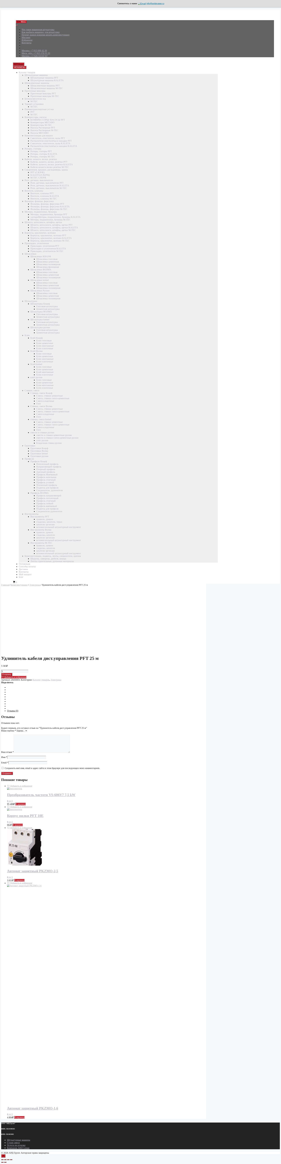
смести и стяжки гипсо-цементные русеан (57, 438)
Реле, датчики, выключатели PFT (47, 183)
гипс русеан (42, 440)
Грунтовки (30, 445)
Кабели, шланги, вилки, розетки (41, 159)
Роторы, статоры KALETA (43, 154)
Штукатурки (31, 301)
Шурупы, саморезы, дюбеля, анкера (48, 558)
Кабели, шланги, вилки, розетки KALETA (51, 164)
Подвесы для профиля (47, 487)
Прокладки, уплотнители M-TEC (47, 251)
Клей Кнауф (36, 338)
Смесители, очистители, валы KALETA (50, 143)
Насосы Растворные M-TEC (44, 130)
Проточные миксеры (35, 91)
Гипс (38, 403)
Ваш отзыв (7, 752)
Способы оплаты (27, 566)
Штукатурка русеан (40, 327)
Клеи (27, 335)
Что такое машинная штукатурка (38, 29)
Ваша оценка (8, 730)
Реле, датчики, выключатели (39, 180)
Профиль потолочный (47, 498)
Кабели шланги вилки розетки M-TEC (49, 167)
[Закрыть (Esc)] (11, 1159)
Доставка (23, 569)
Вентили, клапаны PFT (42, 193)
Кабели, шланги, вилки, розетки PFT (48, 162)
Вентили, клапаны (34, 190)
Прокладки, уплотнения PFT (44, 246)
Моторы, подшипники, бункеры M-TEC (50, 219)
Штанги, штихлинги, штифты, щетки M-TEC (53, 230)
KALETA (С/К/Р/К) (40, 175)
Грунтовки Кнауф (39, 448)
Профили (29, 459)
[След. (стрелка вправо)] (5, 1162)
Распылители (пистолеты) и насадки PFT (51, 141)
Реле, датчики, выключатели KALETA (49, 185)
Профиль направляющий (48, 495)
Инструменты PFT (39, 516)
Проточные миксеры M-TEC (44, 96)
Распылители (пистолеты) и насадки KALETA (53, 146)
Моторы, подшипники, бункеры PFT (48, 214)
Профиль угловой (45, 482)
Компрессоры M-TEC (41, 125)
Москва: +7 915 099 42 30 (34, 50)
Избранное (27, 40)
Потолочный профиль (47, 464)
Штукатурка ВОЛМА (41, 311)
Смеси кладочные (45, 401)
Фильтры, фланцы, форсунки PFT (47, 204)
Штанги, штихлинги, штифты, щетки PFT (51, 225)
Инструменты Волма (40, 529)
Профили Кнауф (38, 461)
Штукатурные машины (36, 75)
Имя (4, 757)
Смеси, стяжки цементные (49, 395)
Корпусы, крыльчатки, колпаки (40, 233)
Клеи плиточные (44, 348)
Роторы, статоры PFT (41, 151)
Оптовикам (24, 564)
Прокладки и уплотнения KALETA (48, 248)
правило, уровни (44, 519)
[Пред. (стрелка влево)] (2, 1162)
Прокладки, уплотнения (37, 243)
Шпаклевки (30, 254)
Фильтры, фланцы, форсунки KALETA (50, 206)
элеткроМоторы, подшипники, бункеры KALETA (55, 217)
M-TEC (34, 101)
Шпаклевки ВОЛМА (40, 269)
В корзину (6, 674)
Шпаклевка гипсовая (46, 259)
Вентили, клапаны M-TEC (43, 198)
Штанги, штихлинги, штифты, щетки (43, 222)
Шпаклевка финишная (47, 267)
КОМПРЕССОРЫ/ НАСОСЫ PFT (47, 120)
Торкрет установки (34, 104)
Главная (5, 585)
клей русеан (36, 377)
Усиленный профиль (46, 485)
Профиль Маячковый (47, 474)
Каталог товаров (27, 72)
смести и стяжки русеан (42, 432)
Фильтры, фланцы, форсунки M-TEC (48, 209)
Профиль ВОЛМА (39, 493)
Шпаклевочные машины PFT (45, 85)
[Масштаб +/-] (2, 1159)
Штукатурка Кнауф (40, 303)
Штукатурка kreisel (39, 319)
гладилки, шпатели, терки (49, 522)
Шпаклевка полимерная (48, 264)
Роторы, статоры (33, 148)
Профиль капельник (46, 477)
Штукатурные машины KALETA (47, 80)
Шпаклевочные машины (37, 83)
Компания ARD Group (18, 1148)
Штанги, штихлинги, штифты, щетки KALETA (54, 227)
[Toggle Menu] (17, 25)
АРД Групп (21, 16)
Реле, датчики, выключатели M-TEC (48, 188)
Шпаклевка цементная (47, 261)
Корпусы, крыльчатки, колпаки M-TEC (50, 240)
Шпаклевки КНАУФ (40, 256)
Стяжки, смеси (32, 390)
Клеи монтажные (45, 346)
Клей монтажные (45, 372)
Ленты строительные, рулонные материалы (52, 561)
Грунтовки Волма (39, 451)
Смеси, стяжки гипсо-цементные (52, 398)
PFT (32, 112)
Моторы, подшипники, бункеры (41, 212)
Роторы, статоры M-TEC (42, 156)
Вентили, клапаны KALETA (44, 196)
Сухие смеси (13, 1142)
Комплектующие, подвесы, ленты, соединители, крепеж (53, 556)
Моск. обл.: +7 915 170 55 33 (36, 53)
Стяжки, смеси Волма (41, 406)
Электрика (34, 585)
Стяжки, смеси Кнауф (41, 393)
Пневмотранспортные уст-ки (39, 109)
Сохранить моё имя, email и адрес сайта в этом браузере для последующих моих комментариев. (52, 768)
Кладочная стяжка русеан (49, 443)
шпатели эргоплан (45, 524)
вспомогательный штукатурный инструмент (58, 527)
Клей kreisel (36, 364)
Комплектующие (19, 585)
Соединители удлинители (49, 511)
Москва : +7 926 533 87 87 (35, 56)
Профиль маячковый (46, 506)
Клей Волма (36, 351)
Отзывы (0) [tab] (12, 711)
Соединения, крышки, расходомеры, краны (46, 169)
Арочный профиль (45, 472)
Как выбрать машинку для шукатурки (41, 32)
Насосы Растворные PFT (42, 127)
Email (4, 762)
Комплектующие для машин (39, 135)
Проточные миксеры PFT (43, 93)
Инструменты (31, 514)
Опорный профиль (45, 469)
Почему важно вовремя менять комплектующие (46, 35)
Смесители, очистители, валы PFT (47, 138)
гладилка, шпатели (45, 535)
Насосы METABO (39, 133)
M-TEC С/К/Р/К (38, 177)
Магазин (26, 37)
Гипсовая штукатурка (47, 306)
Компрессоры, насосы (36, 117)
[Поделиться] (8, 1159)
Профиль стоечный (46, 480)
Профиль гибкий (44, 503)
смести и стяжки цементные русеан (54, 435)
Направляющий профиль (48, 466)
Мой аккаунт (25, 574)
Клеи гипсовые (44, 340)
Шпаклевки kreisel (39, 280)
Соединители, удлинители (49, 490)
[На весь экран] (5, 1159)
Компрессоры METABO (42, 122)
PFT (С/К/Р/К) (37, 172)
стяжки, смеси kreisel (40, 419)
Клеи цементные (44, 343)
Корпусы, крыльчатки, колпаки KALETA (51, 238)
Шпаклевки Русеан (40, 290)
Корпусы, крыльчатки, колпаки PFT (48, 235)
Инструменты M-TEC (41, 543)
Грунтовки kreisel (39, 453)
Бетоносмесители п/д (35, 99)
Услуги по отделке (16, 1145)
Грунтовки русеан (39, 456)
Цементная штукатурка (48, 309)
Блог (21, 577)
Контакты (26, 42)
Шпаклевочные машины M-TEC (46, 88)
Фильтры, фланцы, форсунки (39, 201)
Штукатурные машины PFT (44, 78)
